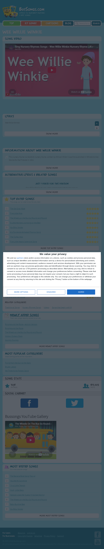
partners (20, 258)
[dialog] (52, 274)
